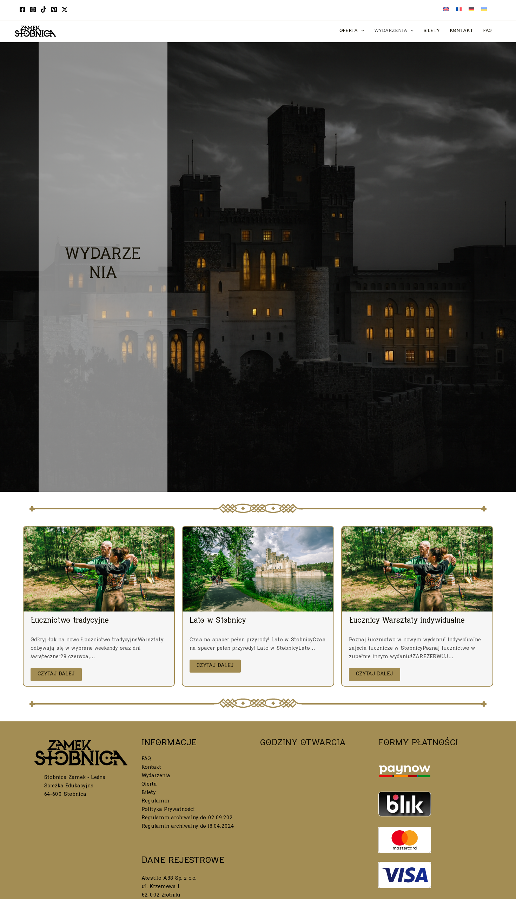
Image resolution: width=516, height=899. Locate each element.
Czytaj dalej (56, 674)
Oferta (149, 785)
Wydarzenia (155, 776)
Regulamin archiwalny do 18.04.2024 (187, 827)
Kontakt (151, 768)
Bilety (148, 793)
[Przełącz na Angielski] (446, 10)
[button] (361, 31)
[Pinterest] (54, 9)
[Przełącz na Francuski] (458, 10)
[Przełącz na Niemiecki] (471, 10)
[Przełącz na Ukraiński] (484, 10)
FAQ (146, 759)
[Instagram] (33, 9)
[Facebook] (22, 9)
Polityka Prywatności (168, 810)
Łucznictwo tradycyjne (70, 621)
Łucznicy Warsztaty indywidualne (407, 621)
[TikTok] (43, 9)
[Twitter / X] (64, 9)
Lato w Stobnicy (218, 621)
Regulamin (155, 802)
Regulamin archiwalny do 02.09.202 (187, 818)
